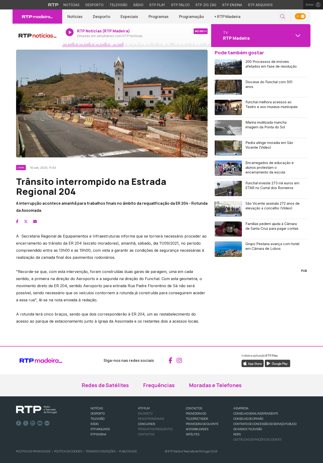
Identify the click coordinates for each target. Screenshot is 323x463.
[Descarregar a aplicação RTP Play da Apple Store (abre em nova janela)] (252, 363)
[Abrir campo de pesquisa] (282, 16)
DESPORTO (98, 413)
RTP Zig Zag (206, 5)
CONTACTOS (194, 408)
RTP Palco (180, 5)
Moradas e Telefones (215, 385)
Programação (191, 16)
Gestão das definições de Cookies (257, 439)
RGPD (237, 434)
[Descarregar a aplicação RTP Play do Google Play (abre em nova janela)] (277, 363)
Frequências (159, 385)
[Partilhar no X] (26, 221)
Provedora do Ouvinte (202, 424)
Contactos (146, 434)
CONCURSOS (146, 424)
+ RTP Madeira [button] (227, 16)
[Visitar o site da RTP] (53, 4)
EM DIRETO (145, 413)
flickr (47, 423)
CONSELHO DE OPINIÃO (248, 419)
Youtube (40, 423)
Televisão (118, 5)
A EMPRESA (240, 408)
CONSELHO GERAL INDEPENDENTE (255, 413)
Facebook (18, 423)
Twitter (25, 423)
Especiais (129, 16)
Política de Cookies (68, 451)
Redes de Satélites (105, 385)
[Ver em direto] (37, 35)
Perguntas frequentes (155, 429)
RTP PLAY (144, 408)
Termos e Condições (100, 451)
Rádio (138, 5)
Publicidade (128, 451)
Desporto (94, 5)
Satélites (192, 434)
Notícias (71, 5)
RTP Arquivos (260, 5)
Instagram (32, 423)
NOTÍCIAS (97, 408)
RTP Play (157, 5)
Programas (158, 16)
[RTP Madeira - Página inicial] (37, 16)
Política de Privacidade (33, 451)
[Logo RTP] (36, 410)
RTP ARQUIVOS (100, 429)
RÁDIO (95, 424)
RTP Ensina (232, 5)
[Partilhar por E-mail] (35, 221)
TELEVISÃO (98, 419)
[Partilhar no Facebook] (17, 221)
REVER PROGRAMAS (151, 419)
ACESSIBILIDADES (197, 429)
